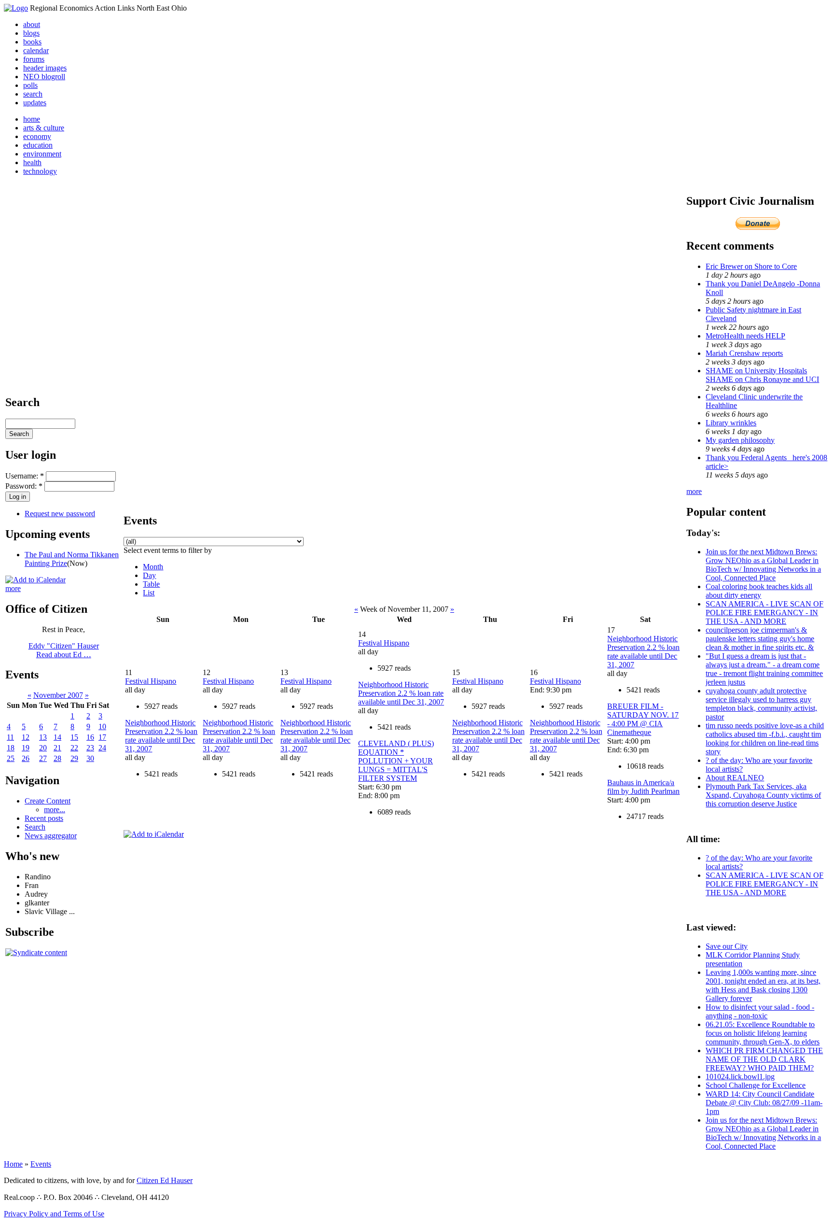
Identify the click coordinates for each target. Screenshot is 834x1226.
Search (35, 827)
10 (102, 726)
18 (10, 748)
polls (30, 85)
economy (37, 136)
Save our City (727, 946)
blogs (31, 33)
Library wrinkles (731, 423)
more (13, 588)
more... (54, 809)
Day (149, 575)
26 (25, 758)
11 (10, 737)
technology (40, 171)
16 (90, 737)
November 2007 (58, 695)
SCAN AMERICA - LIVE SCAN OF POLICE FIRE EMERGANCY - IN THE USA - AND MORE (764, 612)
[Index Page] (16, 8)
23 (90, 748)
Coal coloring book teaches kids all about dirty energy (759, 590)
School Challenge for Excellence (756, 1085)
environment (42, 154)
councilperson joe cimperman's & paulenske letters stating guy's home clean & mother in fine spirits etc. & (760, 638)
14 (57, 737)
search (32, 94)
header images (45, 68)
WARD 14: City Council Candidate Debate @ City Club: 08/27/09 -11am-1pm (764, 1102)
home (31, 119)
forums (33, 59)
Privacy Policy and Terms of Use (54, 1214)
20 (43, 748)
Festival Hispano (150, 681)
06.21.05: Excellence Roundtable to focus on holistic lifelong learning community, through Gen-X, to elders (763, 1033)
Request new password (60, 513)
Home (13, 1164)
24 (102, 748)
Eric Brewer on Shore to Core (751, 266)
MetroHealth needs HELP (745, 336)
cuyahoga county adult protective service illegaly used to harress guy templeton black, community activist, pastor (761, 704)
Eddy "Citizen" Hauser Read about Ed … (63, 650)
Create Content (47, 801)
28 (57, 758)
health (32, 162)
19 (25, 748)
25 (10, 758)
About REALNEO (735, 778)
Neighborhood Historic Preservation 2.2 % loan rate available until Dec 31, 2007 (161, 736)
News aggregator (51, 835)
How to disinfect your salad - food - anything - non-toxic (760, 1011)
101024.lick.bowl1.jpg (740, 1076)
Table (151, 584)
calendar (36, 50)
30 (90, 758)
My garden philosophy (740, 440)
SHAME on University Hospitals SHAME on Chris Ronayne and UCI (762, 374)
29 (74, 758)
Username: (24, 476)
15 (74, 737)
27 (43, 758)
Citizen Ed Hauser (165, 1180)
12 (25, 737)
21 (57, 748)
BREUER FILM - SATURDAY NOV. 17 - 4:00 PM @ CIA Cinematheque (643, 719)
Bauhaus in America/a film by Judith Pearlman (643, 786)
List (148, 593)
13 (43, 737)
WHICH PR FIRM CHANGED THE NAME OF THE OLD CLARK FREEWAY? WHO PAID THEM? (764, 1059)
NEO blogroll (44, 76)
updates (34, 103)
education (38, 145)
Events (40, 1164)
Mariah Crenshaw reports (744, 353)
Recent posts (44, 818)
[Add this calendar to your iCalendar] (35, 580)
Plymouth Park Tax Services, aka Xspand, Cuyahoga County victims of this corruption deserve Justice (763, 795)
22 (74, 748)
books (32, 42)
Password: (23, 486)
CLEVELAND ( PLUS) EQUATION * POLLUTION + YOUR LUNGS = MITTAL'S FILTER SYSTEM (396, 760)
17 (102, 737)
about (31, 24)
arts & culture (43, 128)
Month (153, 567)
